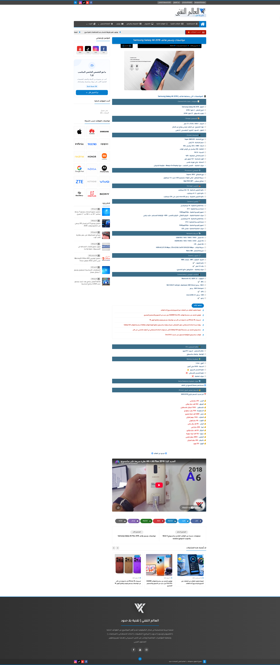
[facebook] (91, 2)
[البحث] (75, 2)
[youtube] (87, 2)
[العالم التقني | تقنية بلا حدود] (190, 12)
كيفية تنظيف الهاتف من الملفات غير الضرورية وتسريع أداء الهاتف (86, 32)
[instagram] (80, 2)
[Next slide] (113, 548)
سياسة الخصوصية (200, 2)
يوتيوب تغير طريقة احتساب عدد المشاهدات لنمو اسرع (130, 32)
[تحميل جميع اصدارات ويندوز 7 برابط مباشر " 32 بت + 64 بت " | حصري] (106, 212)
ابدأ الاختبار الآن (93, 92)
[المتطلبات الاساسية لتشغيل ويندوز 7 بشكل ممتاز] (106, 270)
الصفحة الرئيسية (182, 46)
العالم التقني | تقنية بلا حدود (177, 661)
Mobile (172, 46)
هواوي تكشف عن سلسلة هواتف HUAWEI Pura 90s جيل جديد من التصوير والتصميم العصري (172, 315)
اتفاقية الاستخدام (187, 2)
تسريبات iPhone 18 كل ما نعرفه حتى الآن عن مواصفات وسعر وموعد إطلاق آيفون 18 (175, 320)
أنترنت (90, 24)
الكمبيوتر (147, 24)
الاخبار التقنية (191, 24)
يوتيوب (118, 24)
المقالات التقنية (175, 24)
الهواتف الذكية (161, 24)
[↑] (140, 659)
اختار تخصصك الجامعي (164, 2)
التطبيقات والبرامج (132, 24)
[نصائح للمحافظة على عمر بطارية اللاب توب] (106, 235)
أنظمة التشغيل (105, 24)
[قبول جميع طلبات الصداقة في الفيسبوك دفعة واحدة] (106, 247)
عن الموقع (176, 2)
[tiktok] (84, 2)
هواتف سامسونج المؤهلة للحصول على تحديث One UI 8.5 (183, 335)
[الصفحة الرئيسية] (202, 24)
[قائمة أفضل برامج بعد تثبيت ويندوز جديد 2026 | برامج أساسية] (106, 282)
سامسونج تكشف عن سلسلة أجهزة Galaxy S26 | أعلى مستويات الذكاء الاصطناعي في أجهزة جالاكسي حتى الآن (167, 330)
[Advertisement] (113, 12)
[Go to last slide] (117, 548)
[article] (136, 534)
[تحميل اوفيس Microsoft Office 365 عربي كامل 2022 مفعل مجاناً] (106, 258)
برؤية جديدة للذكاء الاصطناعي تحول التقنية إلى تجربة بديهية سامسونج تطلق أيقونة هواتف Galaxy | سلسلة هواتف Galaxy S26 (162, 325)
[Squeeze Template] (204, 661)
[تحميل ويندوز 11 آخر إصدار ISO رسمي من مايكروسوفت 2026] (106, 223)
